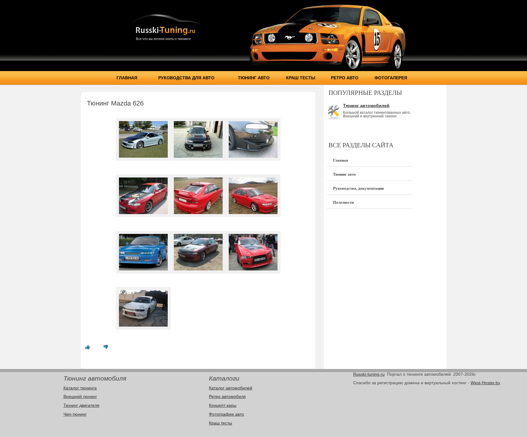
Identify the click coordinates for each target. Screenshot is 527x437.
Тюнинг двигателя (81, 405)
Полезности (343, 202)
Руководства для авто (186, 77)
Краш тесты (300, 77)
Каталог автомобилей (230, 387)
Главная (127, 77)
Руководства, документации (358, 188)
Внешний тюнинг (80, 396)
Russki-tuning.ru (369, 374)
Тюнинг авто (254, 77)
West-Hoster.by (485, 382)
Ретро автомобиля (227, 396)
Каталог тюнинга (80, 387)
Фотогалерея (391, 77)
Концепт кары (222, 405)
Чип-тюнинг (75, 414)
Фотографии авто (226, 414)
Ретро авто (344, 77)
